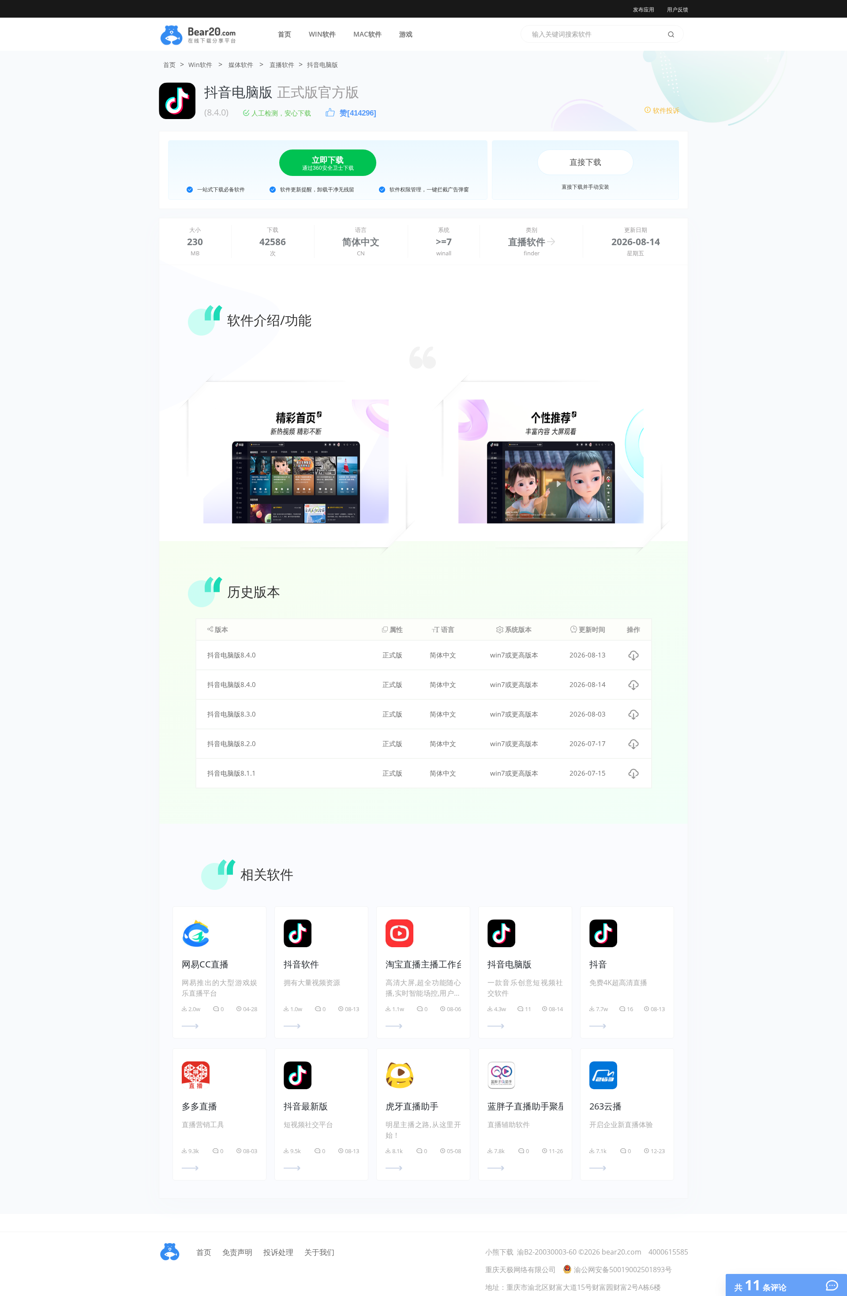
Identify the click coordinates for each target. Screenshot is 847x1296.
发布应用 (643, 9)
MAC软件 (367, 34)
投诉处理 (278, 1252)
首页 (284, 34)
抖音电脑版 (322, 64)
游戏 (405, 34)
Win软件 (200, 64)
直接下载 (585, 162)
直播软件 (282, 64)
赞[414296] (358, 113)
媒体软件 (241, 64)
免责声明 (237, 1252)
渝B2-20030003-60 (547, 1252)
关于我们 (319, 1252)
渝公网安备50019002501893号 (623, 1269)
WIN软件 (322, 34)
